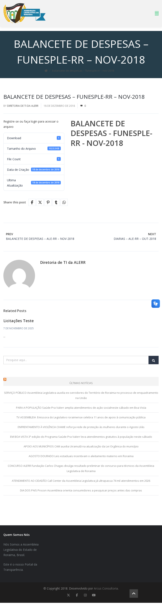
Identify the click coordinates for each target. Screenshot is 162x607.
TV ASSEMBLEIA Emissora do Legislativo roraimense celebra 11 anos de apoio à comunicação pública (81, 417)
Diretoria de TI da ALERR (22, 106)
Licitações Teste (18, 320)
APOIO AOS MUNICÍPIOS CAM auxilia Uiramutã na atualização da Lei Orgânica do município (81, 446)
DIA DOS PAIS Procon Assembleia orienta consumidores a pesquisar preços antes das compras (81, 490)
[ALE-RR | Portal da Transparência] (24, 13)
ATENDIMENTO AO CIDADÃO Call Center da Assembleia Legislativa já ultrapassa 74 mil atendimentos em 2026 (81, 481)
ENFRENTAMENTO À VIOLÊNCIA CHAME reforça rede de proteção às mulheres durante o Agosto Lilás (81, 427)
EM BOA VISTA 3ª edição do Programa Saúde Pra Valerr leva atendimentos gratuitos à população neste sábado (81, 437)
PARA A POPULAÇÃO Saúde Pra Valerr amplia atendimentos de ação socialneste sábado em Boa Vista (81, 408)
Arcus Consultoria (106, 588)
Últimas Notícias (81, 383)
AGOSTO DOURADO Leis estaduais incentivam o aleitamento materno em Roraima (81, 456)
